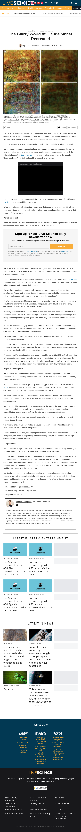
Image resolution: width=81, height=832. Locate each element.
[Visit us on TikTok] (42, 3)
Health (30, 8)
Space (59, 8)
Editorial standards (14, 814)
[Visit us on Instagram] (32, 3)
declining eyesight (28, 155)
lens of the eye (71, 279)
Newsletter (74, 127)
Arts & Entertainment (46, 31)
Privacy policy (37, 804)
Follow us (63, 127)
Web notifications (38, 810)
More (67, 8)
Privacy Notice (65, 251)
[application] (40, 178)
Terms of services (32, 251)
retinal (5, 388)
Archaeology (20, 8)
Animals (10, 8)
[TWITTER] (17, 505)
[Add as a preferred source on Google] (40, 788)
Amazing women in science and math (40, 748)
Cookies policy (62, 804)
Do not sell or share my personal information (65, 816)
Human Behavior (32, 31)
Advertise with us (13, 810)
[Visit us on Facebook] (25, 3)
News (60, 46)
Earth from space (23, 742)
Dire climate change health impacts (24, 13)
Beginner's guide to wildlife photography (58, 744)
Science (39, 8)
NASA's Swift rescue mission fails (53, 13)
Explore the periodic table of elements (40, 755)
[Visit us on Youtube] (35, 3)
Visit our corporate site (44, 781)
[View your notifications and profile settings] (71, 3)
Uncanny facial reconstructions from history (40, 761)
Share (8, 127)
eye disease (8, 202)
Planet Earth (49, 8)
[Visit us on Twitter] (28, 3)
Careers (59, 810)
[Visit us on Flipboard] (38, 3)
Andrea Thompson (32, 45)
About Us (59, 798)
